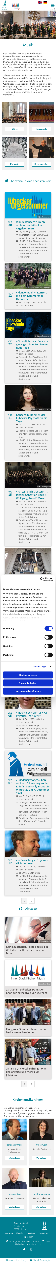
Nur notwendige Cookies (28, 691)
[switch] (49, 637)
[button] (42, 6)
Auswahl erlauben (28, 683)
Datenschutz (44, 1233)
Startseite (8, 1233)
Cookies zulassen (28, 675)
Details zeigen (40, 666)
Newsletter (31, 1233)
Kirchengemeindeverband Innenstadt (22, 1241)
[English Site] (42, 2)
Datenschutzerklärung (16, 1260)
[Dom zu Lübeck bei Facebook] (24, 1249)
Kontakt (19, 1233)
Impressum (28, 1236)
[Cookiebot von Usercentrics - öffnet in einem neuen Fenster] (40, 579)
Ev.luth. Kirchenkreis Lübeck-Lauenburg (33, 1243)
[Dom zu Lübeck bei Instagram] (30, 1249)
